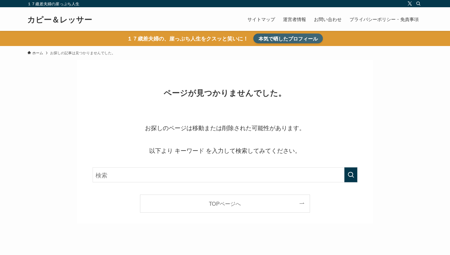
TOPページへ (225, 203)
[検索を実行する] (350, 174)
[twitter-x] (410, 3)
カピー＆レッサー (59, 19)
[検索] (418, 3)
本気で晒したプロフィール (288, 38)
